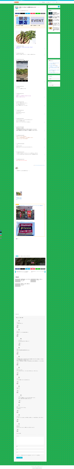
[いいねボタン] (17, 238)
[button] (17, 13)
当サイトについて (40, 466)
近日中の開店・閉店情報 (52, 65)
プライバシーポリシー (34, 466)
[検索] (59, 0)
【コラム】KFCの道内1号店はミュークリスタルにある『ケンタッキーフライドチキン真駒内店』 (29, 205)
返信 (17, 364)
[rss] (58, 0)
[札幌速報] (16, 2)
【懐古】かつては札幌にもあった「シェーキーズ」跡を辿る (24, 221)
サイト (17, 452)
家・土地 (17, 8)
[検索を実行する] (59, 6)
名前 (16, 446)
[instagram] (57, 0)
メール (17, 449)
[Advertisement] (30, 247)
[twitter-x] (56, 0)
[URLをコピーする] (43, 13)
